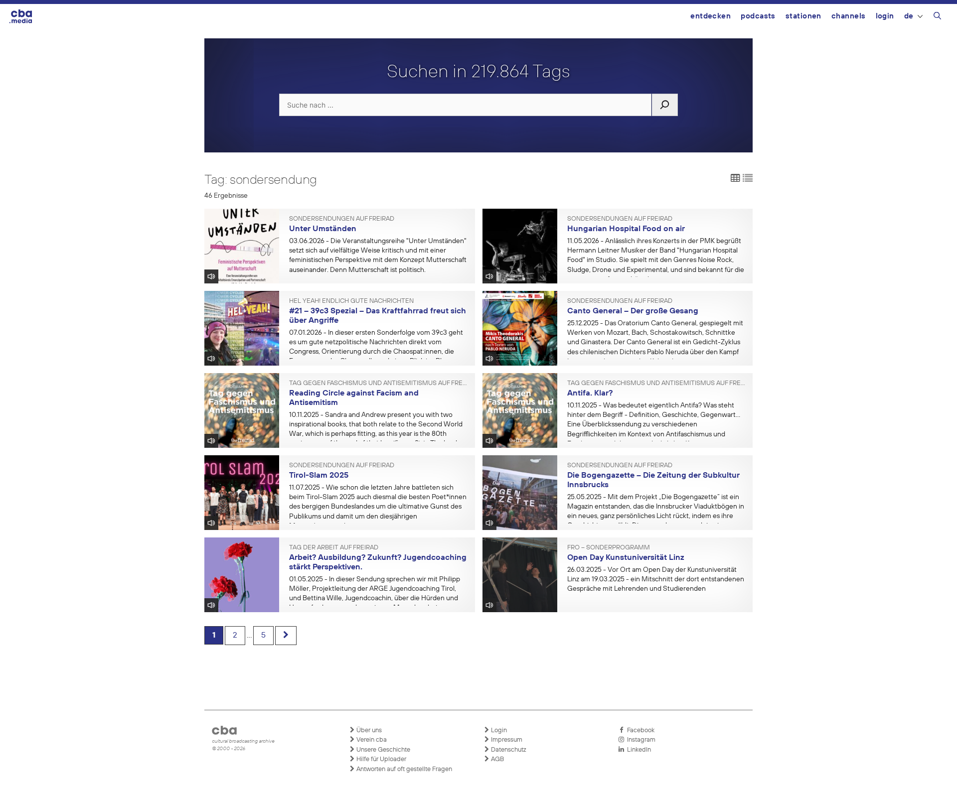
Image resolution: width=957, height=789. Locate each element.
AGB (496, 759)
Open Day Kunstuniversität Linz (625, 558)
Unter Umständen (322, 229)
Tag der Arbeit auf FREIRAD (333, 548)
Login (885, 16)
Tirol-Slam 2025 (318, 476)
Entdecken (710, 16)
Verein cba (371, 740)
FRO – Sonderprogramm (608, 548)
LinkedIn (637, 750)
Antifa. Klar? (590, 393)
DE (909, 16)
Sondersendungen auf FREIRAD (341, 219)
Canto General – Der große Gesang (632, 311)
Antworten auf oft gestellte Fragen (403, 769)
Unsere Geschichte (382, 750)
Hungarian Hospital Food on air (626, 229)
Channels (848, 16)
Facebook (639, 730)
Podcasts (758, 16)
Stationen (803, 16)
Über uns (368, 730)
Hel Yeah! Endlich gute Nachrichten (351, 301)
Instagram (639, 740)
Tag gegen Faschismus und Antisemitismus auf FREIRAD (378, 384)
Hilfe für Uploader (380, 759)
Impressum (505, 740)
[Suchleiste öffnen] (937, 17)
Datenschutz (507, 750)
